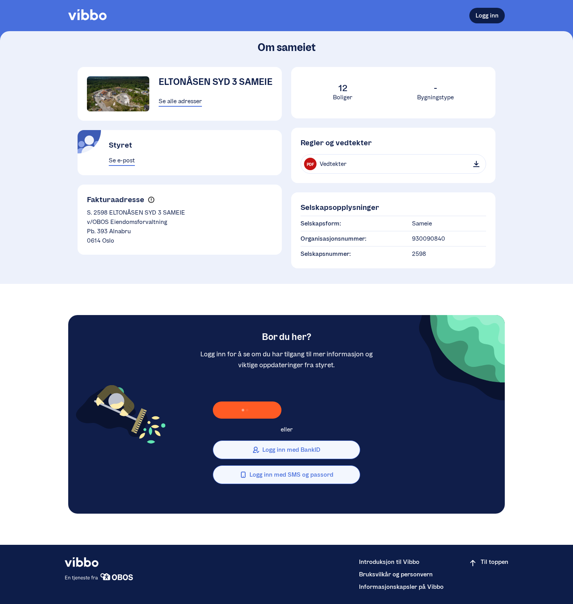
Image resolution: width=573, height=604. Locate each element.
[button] (151, 200)
